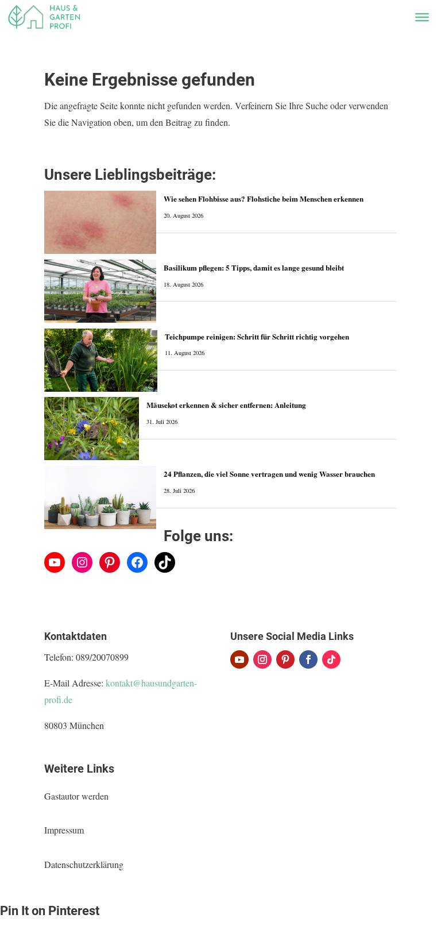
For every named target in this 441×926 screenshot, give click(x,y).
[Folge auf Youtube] (239, 659)
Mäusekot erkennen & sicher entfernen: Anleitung (226, 404)
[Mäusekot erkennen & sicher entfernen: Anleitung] (91, 428)
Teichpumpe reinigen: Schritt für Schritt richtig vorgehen (257, 336)
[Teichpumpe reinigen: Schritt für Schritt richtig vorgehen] (101, 360)
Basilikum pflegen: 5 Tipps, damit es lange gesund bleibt (254, 267)
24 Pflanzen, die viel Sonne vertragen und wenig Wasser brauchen (269, 473)
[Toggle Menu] (422, 17)
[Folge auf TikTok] (331, 659)
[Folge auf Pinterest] (285, 659)
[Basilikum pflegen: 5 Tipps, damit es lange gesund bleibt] (100, 291)
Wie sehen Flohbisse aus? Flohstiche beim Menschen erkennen (263, 198)
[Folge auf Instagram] (262, 659)
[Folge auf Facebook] (308, 659)
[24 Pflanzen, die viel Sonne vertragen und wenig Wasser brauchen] (100, 497)
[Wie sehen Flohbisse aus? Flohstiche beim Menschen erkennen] (100, 222)
